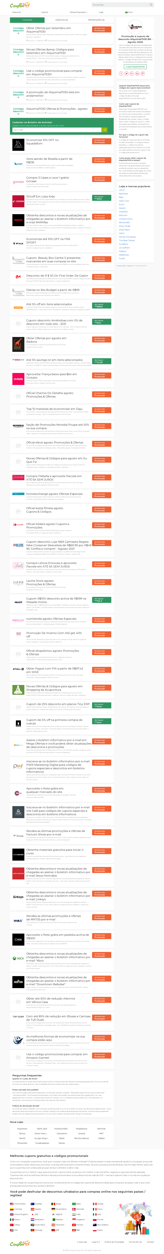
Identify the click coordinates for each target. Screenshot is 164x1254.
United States (20, 1204)
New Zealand (102, 1225)
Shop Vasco (124, 230)
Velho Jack (42, 1129)
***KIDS (98, 198)
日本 (36, 1214)
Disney (62, 1143)
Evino (121, 204)
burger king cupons (42, 1138)
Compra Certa (125, 219)
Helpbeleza (81, 1129)
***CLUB (98, 361)
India (78, 1214)
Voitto (122, 233)
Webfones (124, 255)
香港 (78, 1230)
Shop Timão (124, 226)
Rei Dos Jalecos (81, 1138)
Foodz (122, 258)
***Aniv (98, 322)
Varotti (22, 1138)
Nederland (39, 1219)
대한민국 (58, 1214)
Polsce (100, 1230)
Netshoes (123, 194)
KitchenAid (124, 222)
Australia (38, 1204)
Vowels (81, 1133)
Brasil (78, 1204)
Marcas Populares (78, 12)
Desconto (16, 12)
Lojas (101, 12)
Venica (22, 1133)
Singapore (80, 1219)
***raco (98, 721)
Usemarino (62, 1133)
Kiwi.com (123, 215)
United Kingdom (21, 1214)
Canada (100, 1204)
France (100, 1209)
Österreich (59, 1225)
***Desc (98, 705)
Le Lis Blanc (124, 248)
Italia (99, 1214)
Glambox (123, 212)
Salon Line (124, 201)
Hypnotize (22, 1129)
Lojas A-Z (130, 266)
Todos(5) (27, 20)
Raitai (61, 1138)
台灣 (57, 1230)
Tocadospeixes (42, 1143)
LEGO (122, 190)
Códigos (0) (61, 20)
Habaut (122, 251)
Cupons (44, 12)
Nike (121, 197)
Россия (100, 1219)
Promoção (99, 29)
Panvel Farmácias (127, 237)
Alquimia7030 (141, 266)
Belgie (58, 1204)
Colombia (18, 1209)
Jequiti (122, 208)
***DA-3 (98, 600)
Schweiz (79, 1225)
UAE (16, 1230)
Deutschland (60, 1209)
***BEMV (98, 305)
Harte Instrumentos (42, 1133)
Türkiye (17, 1225)
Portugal (38, 1230)
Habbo (101, 1138)
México (17, 1219)
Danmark (80, 1209)
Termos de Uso (135, 1242)
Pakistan (59, 1219)
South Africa (39, 1225)
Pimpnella (22, 1143)
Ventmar (101, 1129)
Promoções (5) (96, 20)
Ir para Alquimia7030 (135, 67)
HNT (101, 1133)
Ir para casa (121, 266)
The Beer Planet (127, 240)
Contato (150, 1242)
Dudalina (123, 244)
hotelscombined (61, 1129)
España (37, 1209)
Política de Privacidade (114, 1242)
